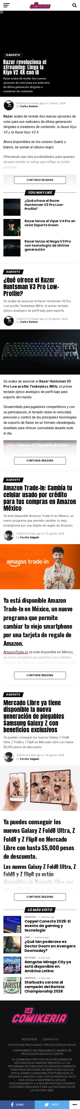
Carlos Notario (29, 106)
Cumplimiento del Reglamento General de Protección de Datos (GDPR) (42, 1052)
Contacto (50, 1039)
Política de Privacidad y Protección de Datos (42, 1045)
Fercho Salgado (29, 537)
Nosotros (29, 1039)
